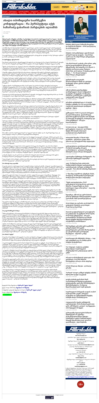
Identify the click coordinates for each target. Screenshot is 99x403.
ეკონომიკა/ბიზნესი (24, 11)
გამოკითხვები (41, 13)
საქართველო (13, 11)
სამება (66, 11)
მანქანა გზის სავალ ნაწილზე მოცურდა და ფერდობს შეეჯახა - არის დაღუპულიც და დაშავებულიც (81, 46)
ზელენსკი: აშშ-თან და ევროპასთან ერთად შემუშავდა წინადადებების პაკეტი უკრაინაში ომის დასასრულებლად (81, 196)
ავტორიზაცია (28, 1)
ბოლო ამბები (32, 13)
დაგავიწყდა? (46, 1)
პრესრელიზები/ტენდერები (10, 13)
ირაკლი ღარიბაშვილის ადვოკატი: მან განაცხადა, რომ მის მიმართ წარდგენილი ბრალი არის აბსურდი (80, 259)
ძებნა (94, 1)
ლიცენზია (7, 294)
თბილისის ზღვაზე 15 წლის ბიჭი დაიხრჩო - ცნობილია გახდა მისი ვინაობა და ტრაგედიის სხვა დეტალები (80, 139)
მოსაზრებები (73, 11)
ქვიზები (48, 13)
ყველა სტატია (62, 13)
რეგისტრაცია (54, 1)
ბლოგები (54, 13)
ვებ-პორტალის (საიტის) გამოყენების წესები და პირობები (81, 377)
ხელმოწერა (62, 1)
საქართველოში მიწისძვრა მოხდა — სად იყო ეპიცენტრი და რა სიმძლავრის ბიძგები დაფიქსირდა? (80, 240)
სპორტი (81, 11)
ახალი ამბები (23, 13)
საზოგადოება (34, 11)
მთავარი (5, 11)
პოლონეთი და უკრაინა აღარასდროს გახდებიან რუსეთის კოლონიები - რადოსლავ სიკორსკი (80, 205)
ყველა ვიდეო (70, 13)
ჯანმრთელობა (89, 11)
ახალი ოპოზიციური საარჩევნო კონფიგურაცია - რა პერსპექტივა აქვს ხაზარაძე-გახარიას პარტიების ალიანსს (30, 24)
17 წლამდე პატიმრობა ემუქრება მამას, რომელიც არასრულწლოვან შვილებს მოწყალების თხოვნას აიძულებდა (80, 175)
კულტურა (59, 11)
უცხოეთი (42, 11)
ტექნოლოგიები (51, 11)
